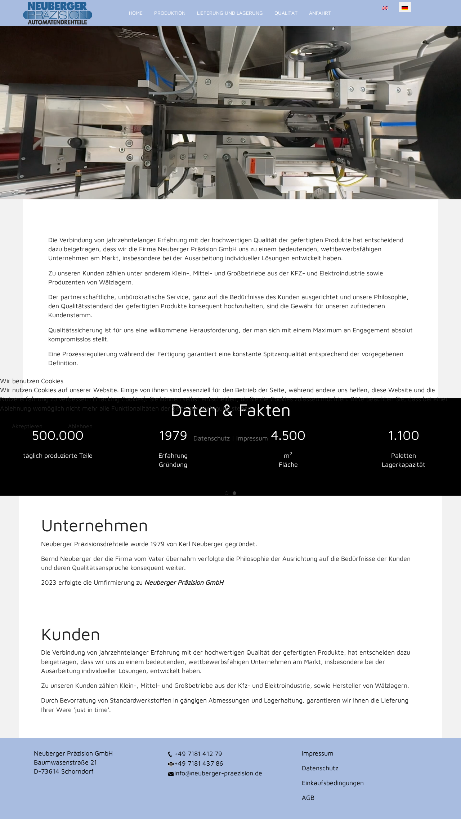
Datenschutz (211, 438)
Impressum (252, 438)
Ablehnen (80, 426)
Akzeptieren (27, 426)
